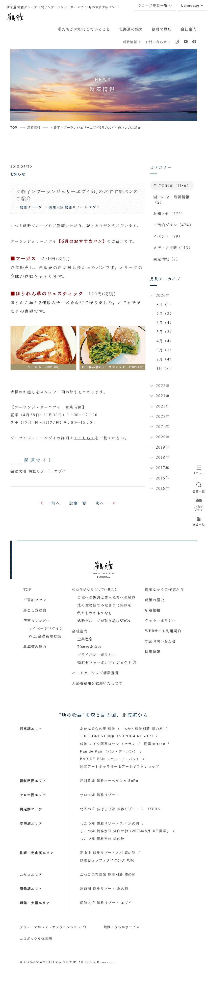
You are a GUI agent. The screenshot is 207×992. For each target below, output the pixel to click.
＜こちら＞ (84, 437)
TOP (27, 589)
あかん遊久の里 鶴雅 (98, 729)
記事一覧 (78, 503)
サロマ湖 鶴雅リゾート (99, 795)
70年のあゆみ (89, 646)
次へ (99, 503)
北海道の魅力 (131, 29)
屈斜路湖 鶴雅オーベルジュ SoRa (109, 781)
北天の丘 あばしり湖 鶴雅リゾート (110, 809)
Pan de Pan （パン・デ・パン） (109, 751)
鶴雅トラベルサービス (122, 927)
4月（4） (165, 340)
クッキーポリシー (160, 620)
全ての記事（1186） (172, 185)
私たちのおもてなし (94, 612)
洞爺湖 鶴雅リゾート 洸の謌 (104, 888)
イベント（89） (168, 236)
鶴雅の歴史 (162, 29)
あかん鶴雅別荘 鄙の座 (143, 729)
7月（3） (165, 313)
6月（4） (165, 322)
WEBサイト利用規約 (163, 630)
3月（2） (165, 349)
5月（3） (165, 331)
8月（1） (165, 304)
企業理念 (85, 638)
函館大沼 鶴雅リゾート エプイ (38, 471)
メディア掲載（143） (173, 247)
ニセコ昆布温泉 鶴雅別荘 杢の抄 (108, 874)
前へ (55, 503)
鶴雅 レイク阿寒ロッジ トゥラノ (108, 744)
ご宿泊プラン (34, 599)
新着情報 (130, 41)
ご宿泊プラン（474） (173, 224)
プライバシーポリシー (96, 654)
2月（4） (165, 358)
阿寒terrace (154, 744)
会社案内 (188, 29)
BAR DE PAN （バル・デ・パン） (110, 759)
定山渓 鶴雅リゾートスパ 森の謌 (108, 853)
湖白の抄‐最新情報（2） (171, 199)
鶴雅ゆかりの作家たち (164, 589)
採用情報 (153, 651)
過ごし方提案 (34, 610)
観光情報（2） (166, 258)
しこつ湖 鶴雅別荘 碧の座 (102, 838)
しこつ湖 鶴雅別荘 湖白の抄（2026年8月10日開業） (125, 831)
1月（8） (165, 368)
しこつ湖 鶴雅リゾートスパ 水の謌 (110, 823)
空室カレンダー (36, 620)
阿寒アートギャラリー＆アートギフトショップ (119, 766)
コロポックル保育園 (36, 938)
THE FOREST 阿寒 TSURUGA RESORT (117, 736)
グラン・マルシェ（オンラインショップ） (54, 927)
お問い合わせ (156, 41)
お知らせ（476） (169, 213)
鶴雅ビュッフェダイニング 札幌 (107, 860)
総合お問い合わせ (160, 641)
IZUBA (154, 809)
